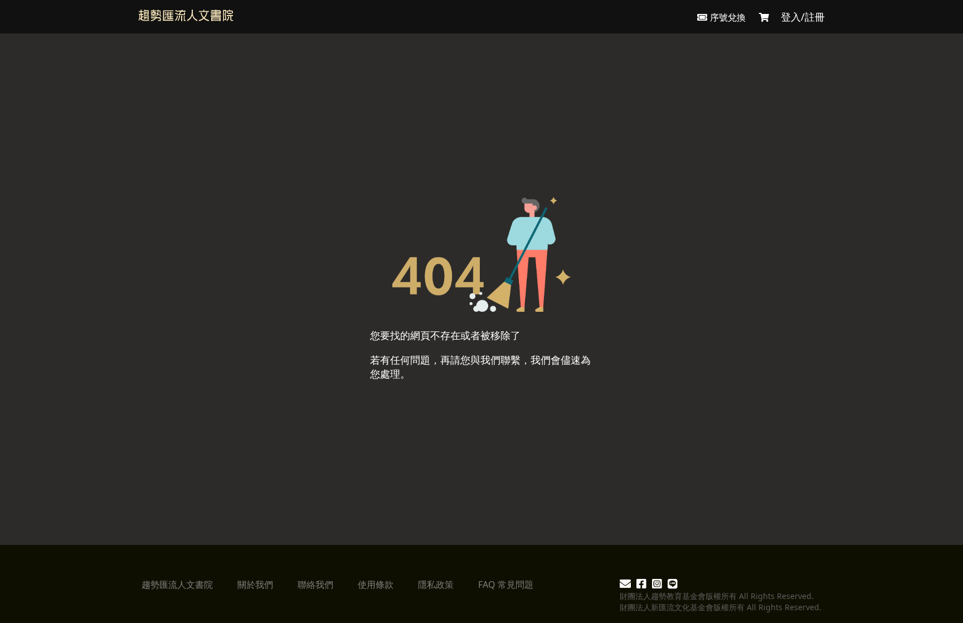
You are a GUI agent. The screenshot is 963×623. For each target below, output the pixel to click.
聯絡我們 (315, 584)
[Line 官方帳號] (673, 584)
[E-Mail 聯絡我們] (625, 584)
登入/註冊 (803, 16)
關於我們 (255, 584)
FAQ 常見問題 (505, 584)
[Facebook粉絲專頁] (641, 584)
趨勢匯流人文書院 (177, 584)
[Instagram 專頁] (657, 584)
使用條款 (375, 584)
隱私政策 (436, 584)
